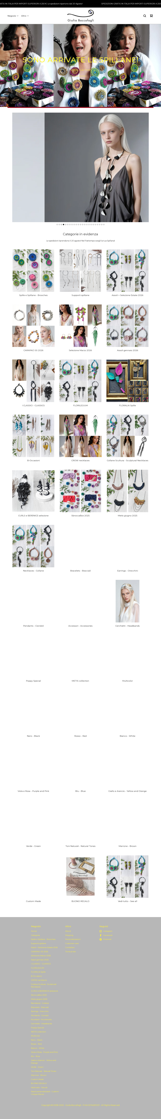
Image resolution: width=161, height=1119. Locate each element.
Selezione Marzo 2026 (41, 955)
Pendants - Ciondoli (39, 1015)
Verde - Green (37, 1067)
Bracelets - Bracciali (40, 1007)
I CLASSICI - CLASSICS (41, 964)
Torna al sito (70, 951)
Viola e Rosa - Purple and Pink (44, 1052)
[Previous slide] (16, 167)
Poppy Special (37, 1027)
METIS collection (38, 1032)
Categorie (35, 935)
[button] (80, 65)
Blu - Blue (35, 1056)
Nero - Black (36, 1040)
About (68, 931)
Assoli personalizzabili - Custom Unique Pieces (45, 1092)
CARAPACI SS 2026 (39, 951)
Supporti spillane (38, 943)
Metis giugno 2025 (39, 999)
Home (34, 931)
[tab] (57, 224)
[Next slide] (145, 167)
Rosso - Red (36, 1044)
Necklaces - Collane (40, 1003)
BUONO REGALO (39, 1083)
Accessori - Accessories (41, 1019)
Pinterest (107, 939)
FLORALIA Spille (38, 972)
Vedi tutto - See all (39, 1087)
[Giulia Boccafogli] (80, 15)
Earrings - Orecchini (39, 1011)
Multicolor (35, 1036)
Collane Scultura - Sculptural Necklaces (43, 985)
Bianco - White (37, 1048)
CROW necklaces (39, 980)
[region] (80, 4)
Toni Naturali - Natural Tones (43, 1071)
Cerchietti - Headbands (41, 1023)
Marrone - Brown (38, 1075)
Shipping (69, 935)
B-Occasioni (36, 976)
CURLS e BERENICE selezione (44, 991)
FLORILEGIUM (37, 968)
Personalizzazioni (72, 939)
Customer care (72, 943)
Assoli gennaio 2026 (40, 960)
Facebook (107, 935)
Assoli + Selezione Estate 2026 (44, 947)
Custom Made (37, 1079)
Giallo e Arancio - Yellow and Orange (43, 1061)
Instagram (107, 931)
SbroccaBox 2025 (39, 995)
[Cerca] (145, 16)
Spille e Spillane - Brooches (43, 939)
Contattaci (70, 947)
